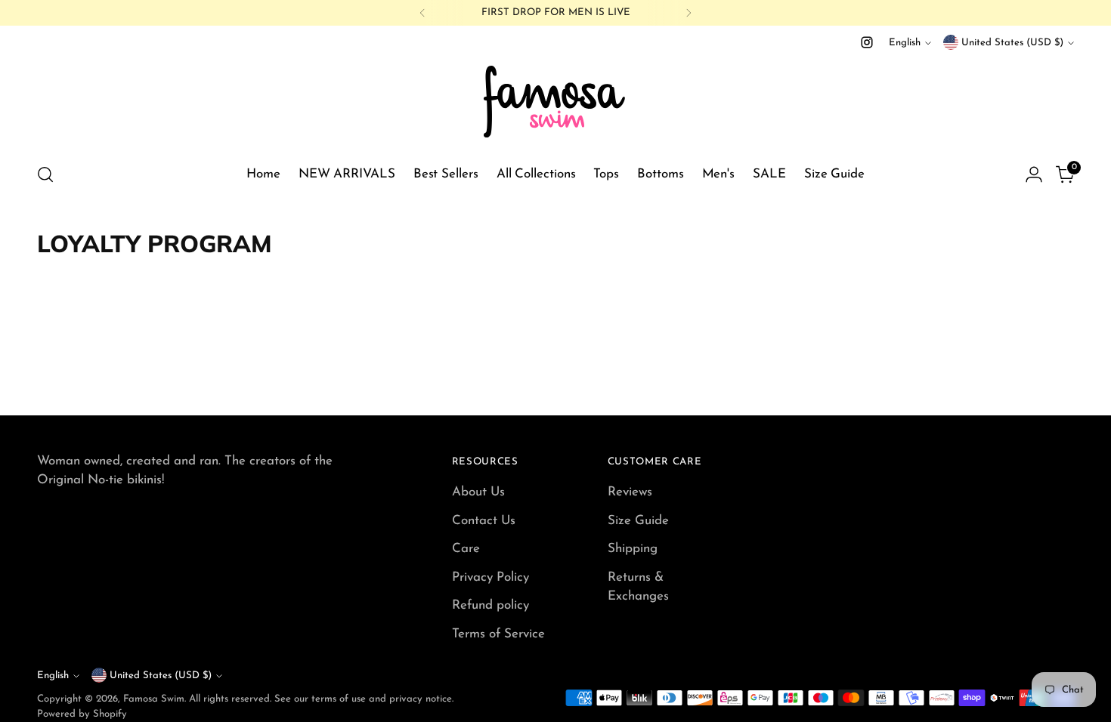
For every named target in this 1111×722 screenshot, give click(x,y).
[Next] (688, 13)
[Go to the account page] (1034, 174)
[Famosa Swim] (555, 101)
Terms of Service (498, 634)
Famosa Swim (153, 699)
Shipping (633, 548)
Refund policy (490, 605)
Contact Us (483, 520)
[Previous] (422, 13)
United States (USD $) (1012, 43)
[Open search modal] (45, 174)
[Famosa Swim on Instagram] (867, 42)
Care (466, 548)
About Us (478, 492)
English (905, 43)
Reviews (630, 492)
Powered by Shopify (82, 714)
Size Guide (638, 520)
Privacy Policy (490, 577)
